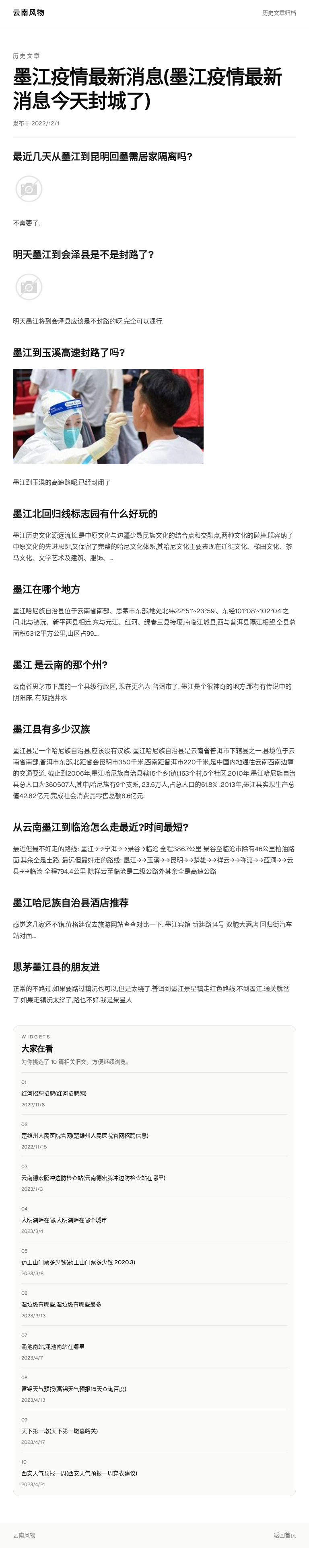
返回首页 (285, 1535)
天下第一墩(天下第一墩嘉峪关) (59, 1431)
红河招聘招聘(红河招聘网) (54, 1093)
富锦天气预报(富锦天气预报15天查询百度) (73, 1388)
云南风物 (29, 12)
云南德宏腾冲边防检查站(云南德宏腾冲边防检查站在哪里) (93, 1177)
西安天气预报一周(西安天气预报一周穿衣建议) (79, 1473)
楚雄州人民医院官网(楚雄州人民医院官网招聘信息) (84, 1135)
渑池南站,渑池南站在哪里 (52, 1346)
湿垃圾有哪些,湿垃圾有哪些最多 (61, 1304)
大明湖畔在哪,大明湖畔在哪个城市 (64, 1220)
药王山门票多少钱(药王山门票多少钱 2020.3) (78, 1262)
